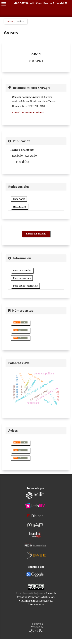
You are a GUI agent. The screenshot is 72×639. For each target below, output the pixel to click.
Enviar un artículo (36, 233)
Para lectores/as (22, 270)
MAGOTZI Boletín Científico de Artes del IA (40, 3)
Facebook (19, 199)
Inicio (9, 21)
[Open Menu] (3, 3)
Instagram (19, 206)
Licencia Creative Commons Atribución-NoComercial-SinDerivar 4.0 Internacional (36, 599)
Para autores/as (22, 278)
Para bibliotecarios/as (25, 285)
